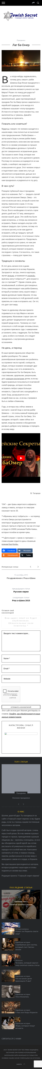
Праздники (21, 40)
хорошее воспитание (15, 379)
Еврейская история (22, 942)
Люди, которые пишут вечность (25, 1026)
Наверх (19, 1064)
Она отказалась (22, 996)
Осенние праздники (21, 798)
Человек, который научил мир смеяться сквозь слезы (27, 964)
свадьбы (31, 276)
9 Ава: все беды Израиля (26, 1012)
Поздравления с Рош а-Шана (21, 578)
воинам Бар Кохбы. (10, 544)
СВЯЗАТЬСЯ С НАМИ (11, 1039)
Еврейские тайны (21, 901)
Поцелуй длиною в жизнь (21, 904)
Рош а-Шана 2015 (21, 599)
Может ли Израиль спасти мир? (26, 932)
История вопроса (22, 929)
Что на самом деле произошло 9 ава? (23, 979)
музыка (10, 276)
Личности (19, 960)
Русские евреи (21, 590)
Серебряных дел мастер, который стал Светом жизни (26, 946)
